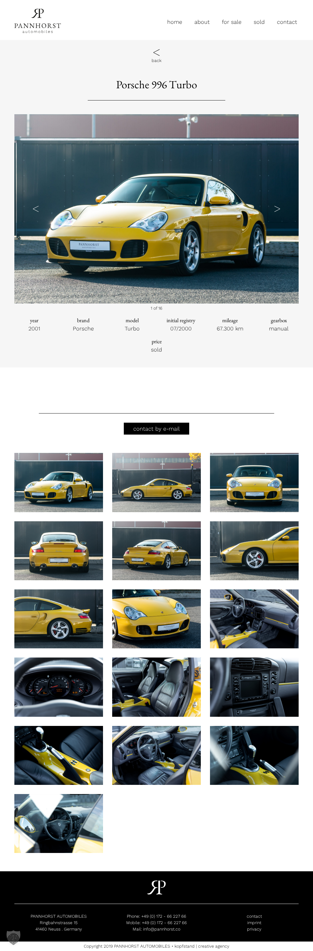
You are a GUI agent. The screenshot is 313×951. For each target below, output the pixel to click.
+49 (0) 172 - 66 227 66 (163, 916)
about (202, 22)
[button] (35, 209)
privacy (254, 929)
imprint (254, 922)
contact (287, 22)
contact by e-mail (156, 428)
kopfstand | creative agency (202, 946)
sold (259, 22)
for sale (231, 22)
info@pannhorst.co (161, 929)
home (174, 22)
